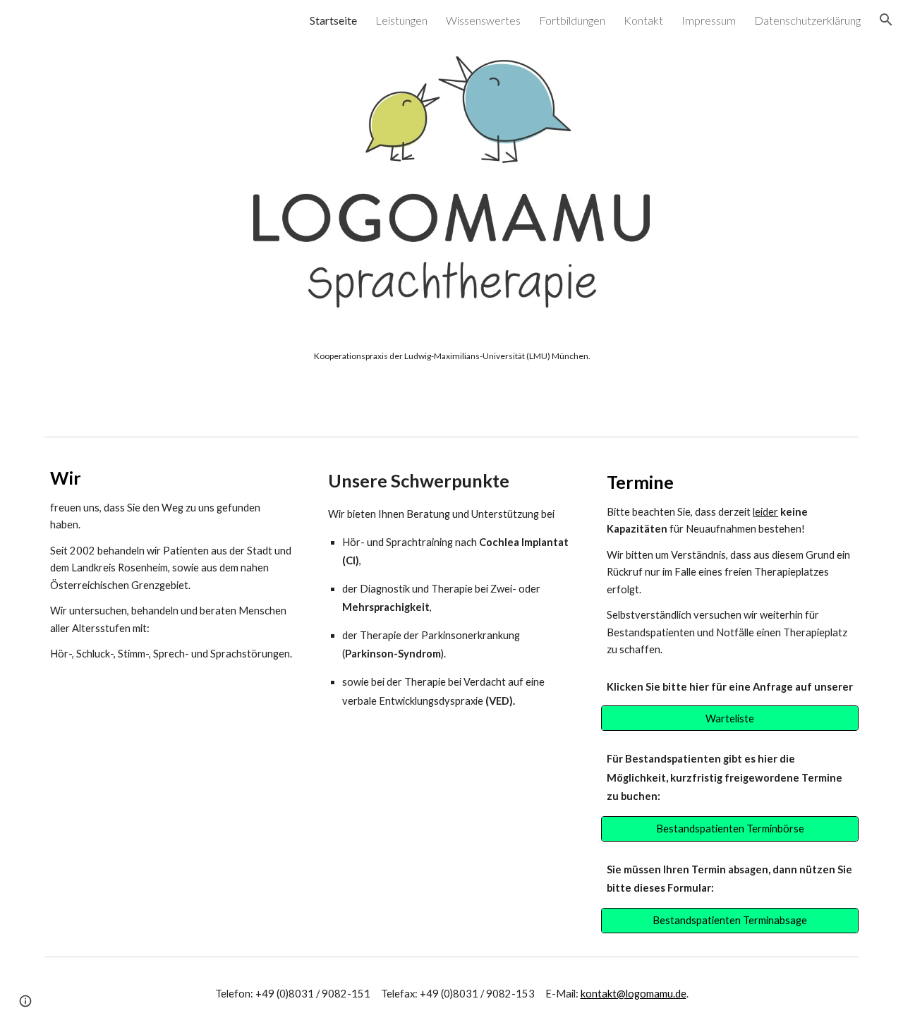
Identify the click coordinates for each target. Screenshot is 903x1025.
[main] (451, 356)
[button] (886, 20)
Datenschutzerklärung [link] (807, 20)
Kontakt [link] (643, 20)
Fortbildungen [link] (572, 20)
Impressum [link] (708, 20)
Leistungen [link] (401, 20)
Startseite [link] (333, 20)
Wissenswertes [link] (483, 20)
